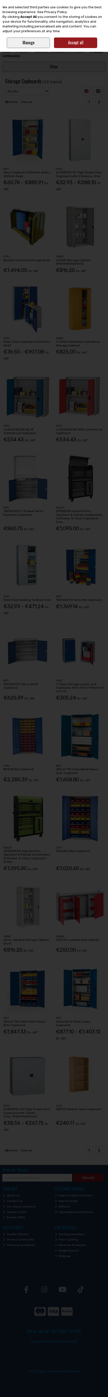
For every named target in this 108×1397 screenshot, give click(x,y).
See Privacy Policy (52, 12)
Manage (28, 43)
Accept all (75, 43)
